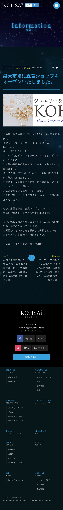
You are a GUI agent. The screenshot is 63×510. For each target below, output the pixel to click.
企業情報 (40, 386)
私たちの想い (13, 377)
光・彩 (29, 338)
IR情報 (9, 474)
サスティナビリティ (14, 432)
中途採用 (40, 489)
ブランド (10, 371)
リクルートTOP (43, 480)
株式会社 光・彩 (31, 317)
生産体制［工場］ (15, 416)
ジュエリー (12, 412)
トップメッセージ (44, 377)
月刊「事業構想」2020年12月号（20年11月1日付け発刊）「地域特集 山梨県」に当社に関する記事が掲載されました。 (15, 268)
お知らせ (9, 443)
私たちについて (41, 371)
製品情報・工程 (12, 401)
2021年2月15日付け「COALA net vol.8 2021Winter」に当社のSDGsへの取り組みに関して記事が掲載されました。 (48, 268)
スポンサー (40, 432)
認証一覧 (39, 443)
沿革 (38, 390)
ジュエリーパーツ (15, 408)
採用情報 (12, 449)
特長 (38, 381)
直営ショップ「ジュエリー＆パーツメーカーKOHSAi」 (27, 145)
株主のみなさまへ (15, 480)
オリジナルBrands (16, 421)
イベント (12, 458)
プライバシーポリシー (12, 497)
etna (40, 338)
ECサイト (39, 348)
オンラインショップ (43, 401)
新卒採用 (40, 484)
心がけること (13, 381)
